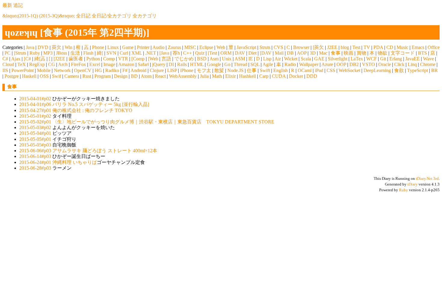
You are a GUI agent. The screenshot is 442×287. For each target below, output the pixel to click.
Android (138, 70)
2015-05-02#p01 (35, 121)
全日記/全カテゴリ (111, 15)
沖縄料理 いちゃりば (74, 162)
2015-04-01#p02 (35, 98)
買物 (361, 53)
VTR (123, 58)
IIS (5, 70)
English (280, 70)
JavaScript (246, 47)
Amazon (126, 64)
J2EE (332, 47)
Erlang (395, 58)
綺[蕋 (39, 58)
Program (102, 76)
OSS (44, 76)
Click (399, 64)
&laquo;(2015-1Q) (20, 15)
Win (68, 47)
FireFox (78, 64)
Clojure (157, 70)
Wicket (290, 58)
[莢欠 (318, 47)
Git (383, 58)
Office (434, 47)
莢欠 (56, 47)
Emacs (418, 47)
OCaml (305, 70)
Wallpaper (308, 64)
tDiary (412, 184)
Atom (146, 76)
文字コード (403, 53)
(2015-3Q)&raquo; (57, 15)
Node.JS (235, 70)
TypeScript (417, 70)
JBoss (61, 53)
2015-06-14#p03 (35, 156)
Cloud (8, 64)
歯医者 (76, 58)
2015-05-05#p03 (35, 144)
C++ (187, 53)
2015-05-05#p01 (35, 139)
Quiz (199, 53)
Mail (279, 53)
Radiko (112, 70)
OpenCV (82, 70)
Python (93, 58)
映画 (348, 53)
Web (220, 47)
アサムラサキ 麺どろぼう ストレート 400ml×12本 (104, 150)
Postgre (12, 76)
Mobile (44, 70)
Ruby (34, 53)
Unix (227, 58)
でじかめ (184, 58)
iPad (319, 70)
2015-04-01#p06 (35, 104)
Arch (63, 64)
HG (98, 70)
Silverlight (337, 58)
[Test (212, 53)
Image (109, 64)
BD (134, 76)
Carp (264, 76)
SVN (111, 53)
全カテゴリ (145, 15)
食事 (335, 53)
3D (313, 53)
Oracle (384, 64)
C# (5, 58)
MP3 (48, 53)
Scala (306, 58)
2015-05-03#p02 (35, 127)
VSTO (368, 64)
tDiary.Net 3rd (427, 178)
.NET (150, 53)
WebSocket (349, 70)
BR (434, 70)
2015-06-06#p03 (35, 150)
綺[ (100, 53)
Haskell (29, 76)
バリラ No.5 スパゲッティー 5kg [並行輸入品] (100, 104)
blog (345, 47)
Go (227, 64)
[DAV (266, 53)
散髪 (219, 70)
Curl (124, 53)
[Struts (20, 53)
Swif (56, 76)
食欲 (399, 70)
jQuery (158, 64)
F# (124, 70)
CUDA (279, 76)
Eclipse (206, 47)
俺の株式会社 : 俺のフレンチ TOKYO (92, 110)
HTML (197, 64)
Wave (428, 58)
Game (128, 47)
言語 (166, 58)
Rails (182, 64)
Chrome (427, 64)
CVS (278, 47)
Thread (240, 64)
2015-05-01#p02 (35, 116)
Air (278, 58)
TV (367, 47)
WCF (371, 58)
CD (389, 47)
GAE (319, 58)
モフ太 (204, 70)
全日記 (83, 15)
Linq (412, 64)
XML (136, 53)
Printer (143, 47)
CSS (331, 70)
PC (8, 53)
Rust (86, 76)
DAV (240, 53)
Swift (265, 70)
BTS (422, 53)
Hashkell (247, 76)
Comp (109, 58)
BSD (202, 58)
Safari (143, 64)
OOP (341, 64)
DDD (311, 76)
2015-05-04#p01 (35, 133)
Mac (323, 53)
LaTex (357, 58)
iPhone (186, 70)
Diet (252, 53)
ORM (226, 53)
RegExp (37, 64)
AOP (301, 53)
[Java (164, 53)
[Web (153, 58)
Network (62, 70)
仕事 (251, 70)
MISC (190, 47)
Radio (290, 64)
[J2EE (59, 58)
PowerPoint (22, 70)
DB (290, 53)
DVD (43, 47)
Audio (158, 47)
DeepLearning (377, 70)
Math (217, 76)
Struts (264, 47)
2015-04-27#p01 (35, 110)
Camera (71, 76)
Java (30, 47)
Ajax (15, 58)
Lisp (267, 58)
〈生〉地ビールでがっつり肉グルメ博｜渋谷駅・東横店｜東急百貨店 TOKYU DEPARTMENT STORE (163, 121)
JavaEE (412, 58)
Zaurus (174, 47)
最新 (7, 5)
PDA (378, 47)
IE (250, 58)
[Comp (138, 58)
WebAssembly (183, 76)
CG (51, 64)
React (160, 76)
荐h (176, 53)
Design (120, 76)
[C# (27, 58)
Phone (98, 47)
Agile (267, 64)
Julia (204, 76)
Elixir (230, 76)
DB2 (354, 64)
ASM (240, 58)
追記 (18, 5)
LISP (172, 70)
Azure (327, 64)
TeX (21, 64)
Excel (94, 64)
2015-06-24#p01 (35, 162)
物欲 (382, 53)
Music (402, 47)
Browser (301, 47)
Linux (113, 47)
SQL (254, 64)
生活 (75, 53)
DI (171, 64)
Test (356, 47)
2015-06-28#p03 (35, 168)
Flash (88, 53)
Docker (296, 76)
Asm (214, 58)
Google (214, 64)
